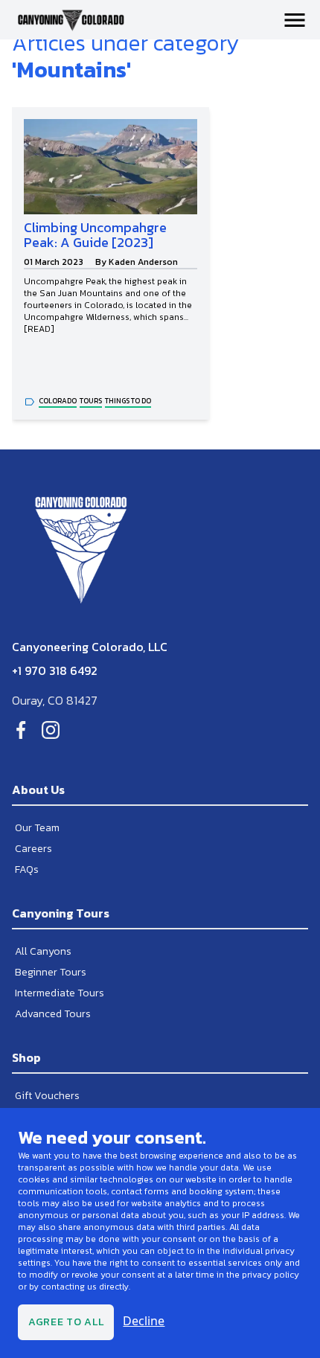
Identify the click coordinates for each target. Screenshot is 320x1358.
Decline (143, 1321)
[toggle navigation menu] (294, 20)
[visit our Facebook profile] (21, 730)
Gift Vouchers (47, 1096)
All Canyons (43, 951)
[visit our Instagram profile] (51, 730)
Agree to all (65, 1322)
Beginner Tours (50, 972)
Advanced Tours (53, 1014)
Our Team (37, 828)
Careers (33, 848)
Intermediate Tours (59, 993)
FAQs (27, 869)
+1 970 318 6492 (54, 670)
